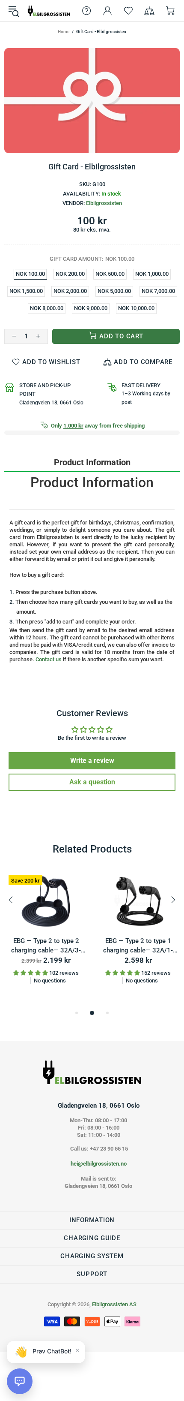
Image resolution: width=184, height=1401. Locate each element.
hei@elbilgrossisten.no (99, 1163)
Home (63, 31)
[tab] (92, 462)
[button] (20, 1381)
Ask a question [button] (92, 782)
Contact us (49, 659)
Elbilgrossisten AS (49, 10)
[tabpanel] (46, 934)
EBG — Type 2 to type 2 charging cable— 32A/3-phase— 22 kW (46, 946)
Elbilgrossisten (104, 203)
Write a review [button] (92, 760)
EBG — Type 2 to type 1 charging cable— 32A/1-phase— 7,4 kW (138, 946)
